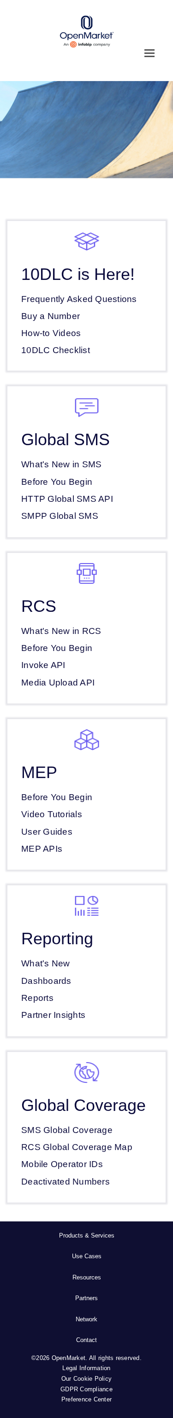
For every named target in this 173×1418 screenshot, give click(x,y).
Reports (37, 998)
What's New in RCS (61, 631)
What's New (45, 963)
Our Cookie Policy (86, 1378)
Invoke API (43, 665)
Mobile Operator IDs (62, 1164)
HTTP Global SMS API (67, 499)
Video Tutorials (51, 814)
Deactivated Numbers (65, 1181)
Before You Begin (56, 482)
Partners (86, 1298)
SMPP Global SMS (59, 516)
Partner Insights (53, 1015)
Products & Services (86, 1235)
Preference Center (86, 1399)
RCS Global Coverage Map (76, 1147)
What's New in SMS (61, 464)
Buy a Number (50, 316)
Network (86, 1319)
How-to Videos (51, 333)
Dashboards (46, 981)
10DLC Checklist (55, 350)
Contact (86, 1340)
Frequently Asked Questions (79, 299)
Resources (86, 1277)
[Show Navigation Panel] (149, 53)
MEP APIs (41, 849)
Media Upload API (58, 682)
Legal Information (86, 1368)
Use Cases (86, 1256)
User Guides (46, 832)
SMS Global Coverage (67, 1130)
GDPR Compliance (86, 1389)
